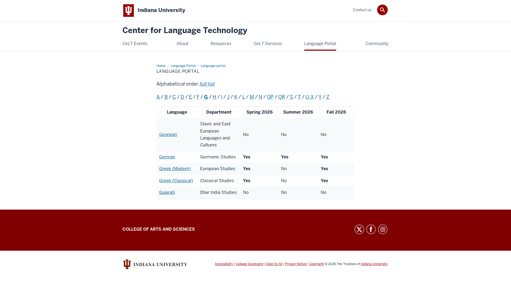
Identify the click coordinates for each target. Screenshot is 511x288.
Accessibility (224, 264)
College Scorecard (249, 264)
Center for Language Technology (184, 30)
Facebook (371, 229)
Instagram (383, 229)
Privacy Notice (296, 264)
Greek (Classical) (176, 180)
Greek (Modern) (175, 168)
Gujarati (167, 192)
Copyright (316, 264)
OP (270, 97)
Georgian (168, 134)
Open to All (274, 264)
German (167, 157)
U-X (310, 97)
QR (281, 97)
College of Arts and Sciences (158, 229)
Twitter (359, 229)
